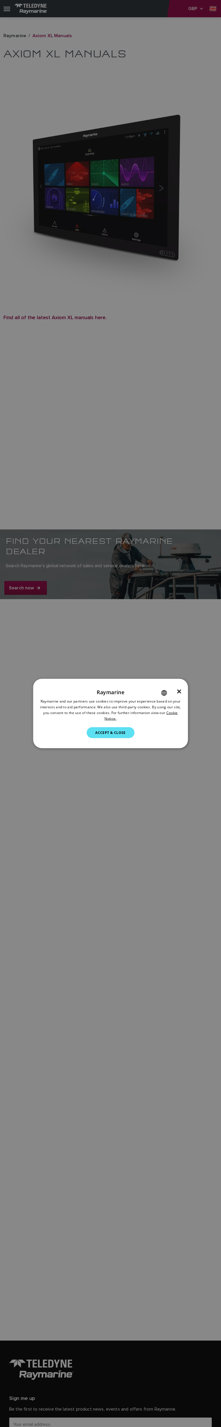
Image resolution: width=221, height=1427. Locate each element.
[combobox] (164, 693)
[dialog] (110, 713)
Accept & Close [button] (110, 732)
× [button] (179, 691)
